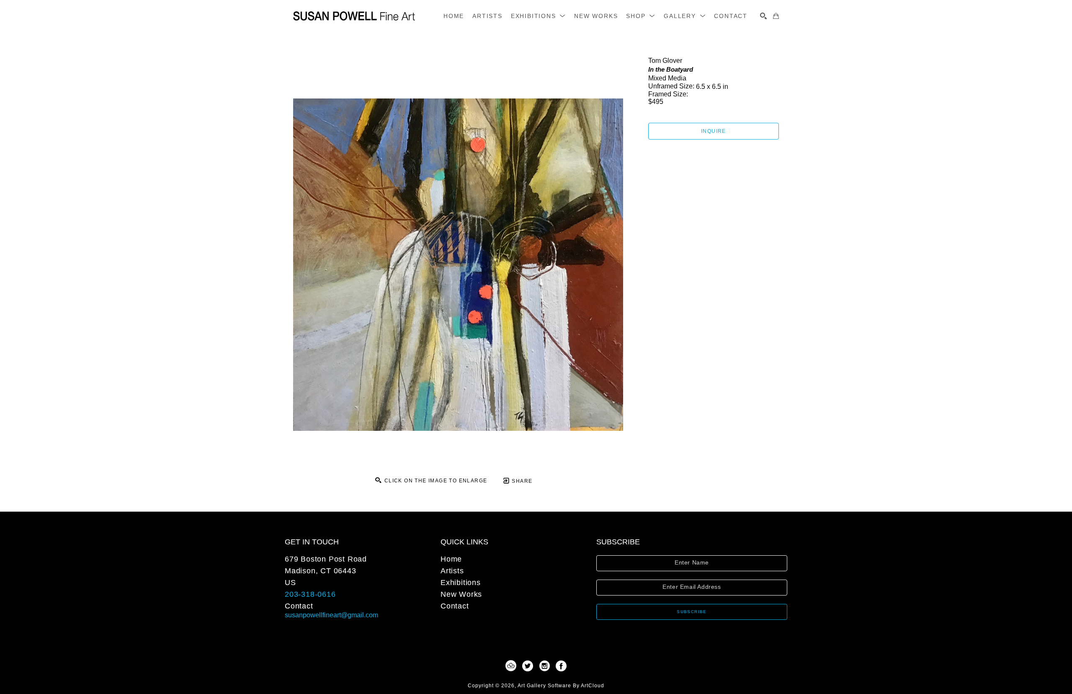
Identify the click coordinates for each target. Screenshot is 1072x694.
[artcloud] (510, 665)
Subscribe (692, 611)
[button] (538, 16)
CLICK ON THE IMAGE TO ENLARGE (434, 481)
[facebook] (561, 665)
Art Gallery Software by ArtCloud (561, 686)
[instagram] (544, 665)
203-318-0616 (310, 594)
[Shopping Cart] (776, 16)
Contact (299, 606)
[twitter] (527, 665)
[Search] (763, 16)
